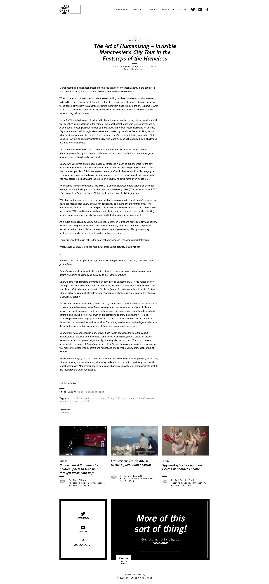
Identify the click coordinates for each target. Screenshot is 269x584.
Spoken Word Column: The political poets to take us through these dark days (78, 469)
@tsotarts (83, 532)
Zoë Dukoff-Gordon (185, 480)
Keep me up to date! (123, 559)
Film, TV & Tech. (130, 478)
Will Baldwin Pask (127, 66)
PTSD (86, 401)
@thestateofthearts (83, 545)
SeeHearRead (121, 9)
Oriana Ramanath (133, 476)
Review (165, 460)
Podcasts (139, 9)
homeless (132, 398)
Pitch (183, 9)
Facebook (207, 10)
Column (63, 460)
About (153, 9)
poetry (78, 401)
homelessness (146, 398)
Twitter (193, 10)
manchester (65, 401)
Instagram (200, 10)
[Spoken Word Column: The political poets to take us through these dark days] (85, 454)
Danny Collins (116, 398)
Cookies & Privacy (134, 574)
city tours (99, 398)
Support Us (168, 9)
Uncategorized (95, 391)
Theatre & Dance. (181, 482)
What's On (134, 40)
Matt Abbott (79, 480)
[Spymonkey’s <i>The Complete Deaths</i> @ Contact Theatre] (188, 454)
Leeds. (101, 482)
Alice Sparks (83, 398)
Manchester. (138, 69)
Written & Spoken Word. (82, 482)
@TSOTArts (83, 518)
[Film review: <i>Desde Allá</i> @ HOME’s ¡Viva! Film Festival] (136, 454)
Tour (80, 391)
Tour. (127, 69)
